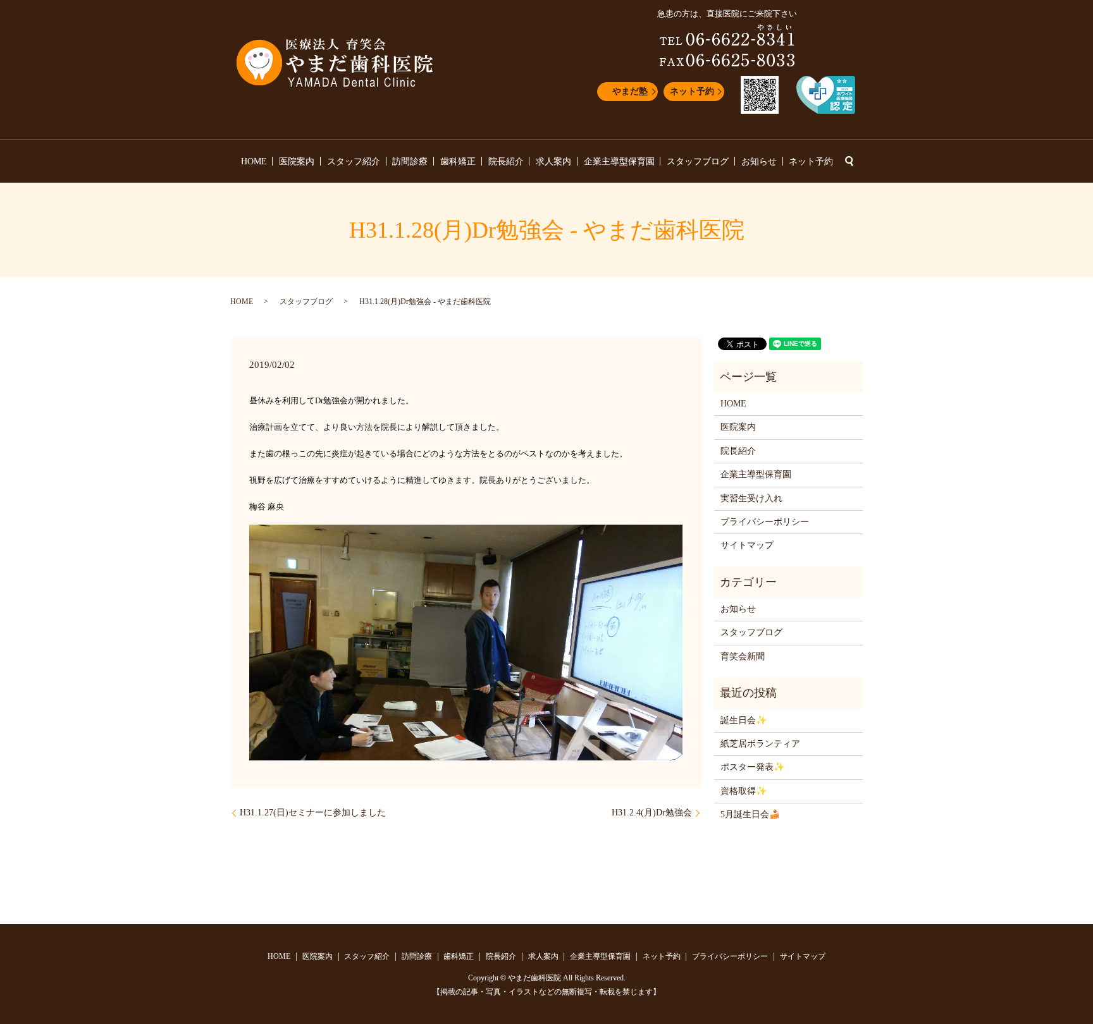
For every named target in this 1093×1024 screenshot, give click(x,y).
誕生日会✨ (743, 720)
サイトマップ (747, 545)
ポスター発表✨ (752, 767)
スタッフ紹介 (353, 161)
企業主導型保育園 (619, 161)
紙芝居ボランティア (760, 743)
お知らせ (759, 161)
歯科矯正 (458, 161)
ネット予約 (692, 91)
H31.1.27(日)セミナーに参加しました (313, 812)
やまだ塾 (630, 91)
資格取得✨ (743, 791)
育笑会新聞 (742, 656)
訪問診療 (410, 161)
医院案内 (296, 161)
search (848, 161)
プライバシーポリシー (764, 522)
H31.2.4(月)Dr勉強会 (652, 812)
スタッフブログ (698, 161)
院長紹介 (506, 161)
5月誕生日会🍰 (750, 814)
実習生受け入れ (751, 498)
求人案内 (553, 161)
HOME (254, 161)
